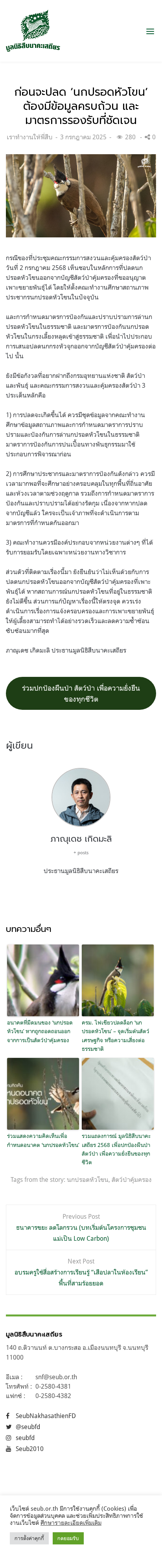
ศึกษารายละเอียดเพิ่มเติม (70, 1522)
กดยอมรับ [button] (68, 1538)
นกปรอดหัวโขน (88, 1179)
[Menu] (150, 31)
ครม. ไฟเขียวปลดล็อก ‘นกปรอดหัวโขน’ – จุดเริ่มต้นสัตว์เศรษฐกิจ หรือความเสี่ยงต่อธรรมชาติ (115, 1035)
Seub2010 (30, 1449)
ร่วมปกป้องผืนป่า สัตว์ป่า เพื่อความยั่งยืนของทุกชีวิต (81, 693)
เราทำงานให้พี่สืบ (30, 137)
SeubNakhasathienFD (46, 1416)
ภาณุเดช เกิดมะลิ (81, 838)
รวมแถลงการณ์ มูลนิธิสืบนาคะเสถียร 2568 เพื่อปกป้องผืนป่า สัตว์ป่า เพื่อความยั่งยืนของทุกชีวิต (116, 1148)
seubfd (25, 1438)
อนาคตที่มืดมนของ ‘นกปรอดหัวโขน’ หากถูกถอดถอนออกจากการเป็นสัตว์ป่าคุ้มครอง (40, 1031)
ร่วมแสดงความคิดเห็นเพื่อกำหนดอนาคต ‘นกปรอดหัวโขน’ (43, 1140)
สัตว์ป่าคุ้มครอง (132, 1179)
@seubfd (28, 1427)
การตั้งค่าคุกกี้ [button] (29, 1538)
